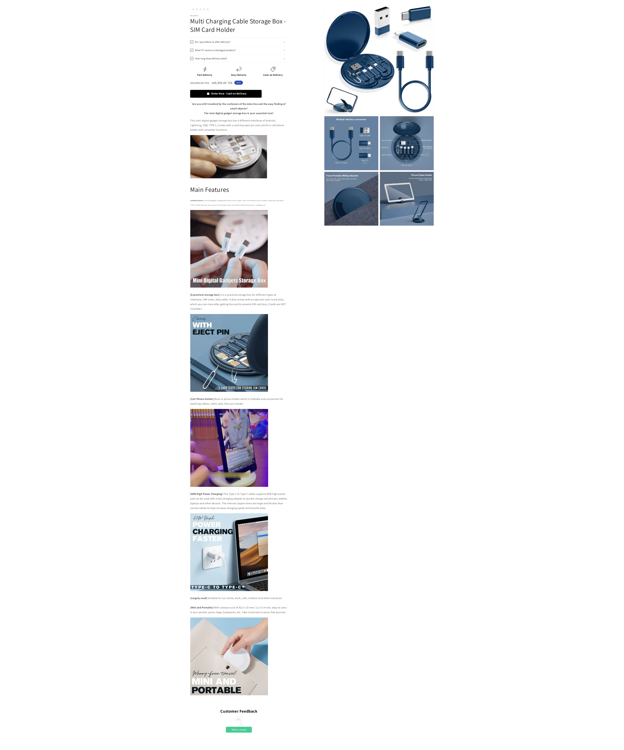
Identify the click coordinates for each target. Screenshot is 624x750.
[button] (239, 42)
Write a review (239, 729)
